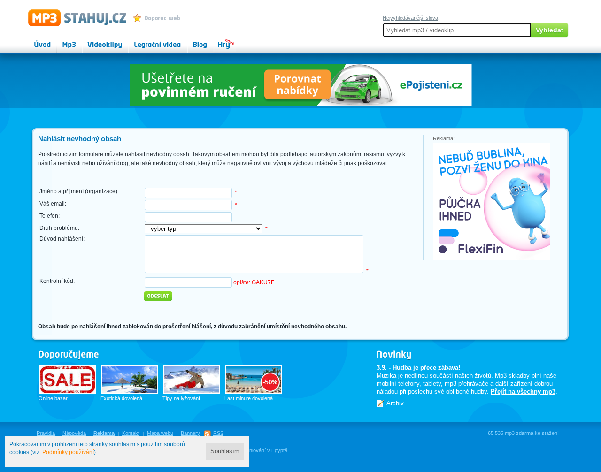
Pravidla (46, 433)
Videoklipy (96, 40)
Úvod (35, 40)
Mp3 (63, 40)
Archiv (395, 403)
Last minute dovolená (248, 398)
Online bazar (53, 398)
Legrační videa (148, 40)
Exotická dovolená (121, 398)
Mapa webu (160, 433)
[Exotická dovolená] (129, 380)
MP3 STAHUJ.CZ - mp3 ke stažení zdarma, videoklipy (73, 17)
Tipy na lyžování (181, 398)
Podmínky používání (68, 452)
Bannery (190, 433)
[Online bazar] (67, 380)
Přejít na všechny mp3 (523, 391)
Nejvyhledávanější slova (410, 18)
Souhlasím (224, 451)
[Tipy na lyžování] (191, 380)
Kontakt (130, 433)
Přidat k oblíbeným (159, 18)
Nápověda (74, 433)
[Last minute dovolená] (253, 380)
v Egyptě (277, 450)
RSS (218, 433)
